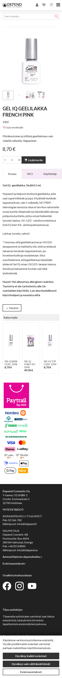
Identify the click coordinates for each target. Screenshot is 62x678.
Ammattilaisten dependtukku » (22, 556)
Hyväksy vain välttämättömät (31, 664)
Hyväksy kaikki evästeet (31, 656)
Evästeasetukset (31, 671)
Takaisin (12, 308)
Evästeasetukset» (14, 563)
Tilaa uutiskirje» (13, 609)
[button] (37, 5)
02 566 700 (15, 520)
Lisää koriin (33, 160)
